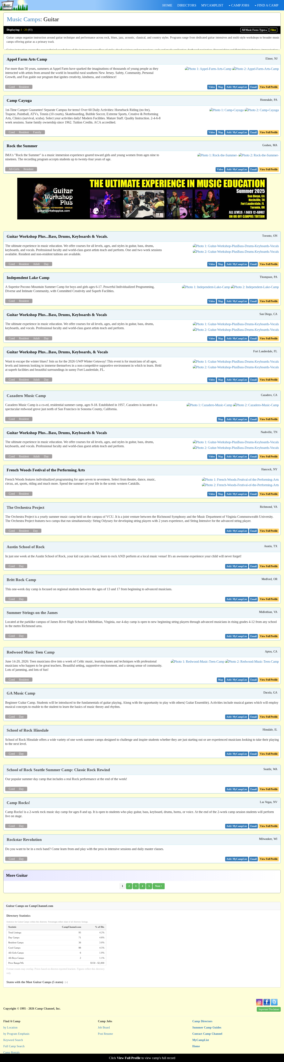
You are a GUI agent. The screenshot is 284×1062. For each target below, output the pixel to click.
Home (196, 1046)
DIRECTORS (186, 5)
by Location (10, 1027)
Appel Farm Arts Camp (27, 59)
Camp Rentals (11, 1052)
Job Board (104, 1027)
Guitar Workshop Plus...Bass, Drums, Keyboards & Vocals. (57, 236)
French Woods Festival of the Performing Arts (46, 470)
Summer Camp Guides (206, 1027)
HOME (167, 5)
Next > (158, 886)
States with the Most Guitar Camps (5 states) (37, 982)
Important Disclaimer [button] (269, 1009)
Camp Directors (202, 1021)
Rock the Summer (22, 146)
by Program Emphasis (16, 1033)
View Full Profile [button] (269, 87)
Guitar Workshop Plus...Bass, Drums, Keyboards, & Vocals (57, 352)
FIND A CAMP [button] (267, 5)
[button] (211, 87)
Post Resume (105, 1033)
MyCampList (200, 1040)
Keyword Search (13, 1040)
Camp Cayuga (19, 100)
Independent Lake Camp (28, 277)
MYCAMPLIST (212, 5)
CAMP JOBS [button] (239, 5)
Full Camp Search (14, 1046)
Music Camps (23, 19)
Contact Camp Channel (207, 1033)
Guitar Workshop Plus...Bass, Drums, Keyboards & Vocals (57, 314)
